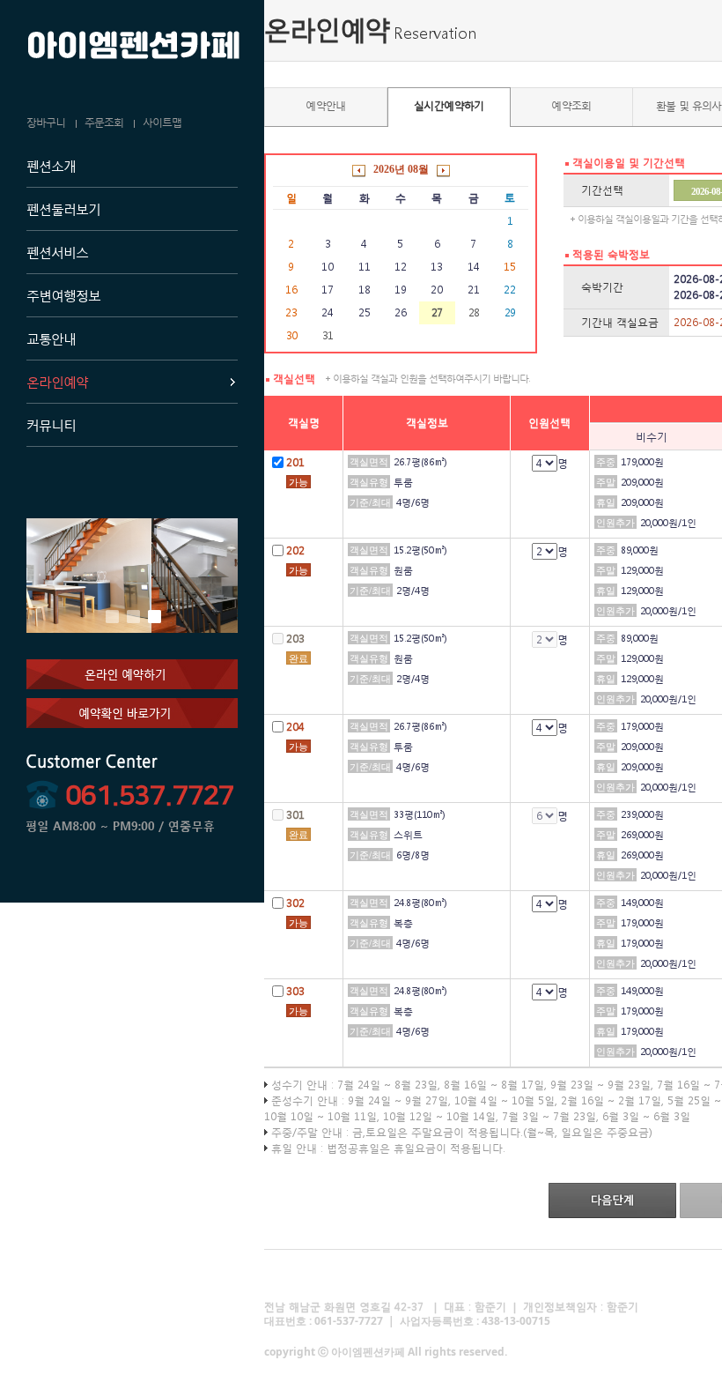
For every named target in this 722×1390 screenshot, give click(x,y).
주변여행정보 (63, 295)
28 (473, 312)
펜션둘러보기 (63, 209)
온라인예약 (57, 381)
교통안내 (51, 338)
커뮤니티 (51, 425)
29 (510, 312)
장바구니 (45, 122)
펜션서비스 (57, 252)
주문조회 (104, 122)
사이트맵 (162, 122)
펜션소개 (51, 166)
